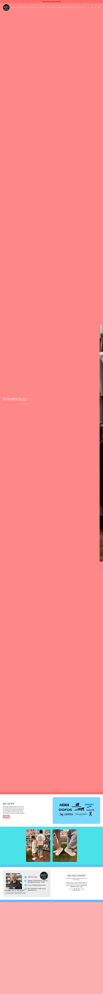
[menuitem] (83, 7)
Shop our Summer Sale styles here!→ (11, 402)
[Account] (95, 7)
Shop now (6, 816)
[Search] (92, 7)
